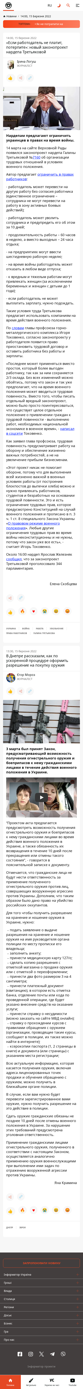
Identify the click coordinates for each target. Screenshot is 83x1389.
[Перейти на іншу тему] (59, 5)
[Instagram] (30, 1354)
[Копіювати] (30, 78)
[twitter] (41, 1354)
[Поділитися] (21, 78)
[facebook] (20, 1354)
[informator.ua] (8, 5)
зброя (22, 1227)
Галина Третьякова (44, 633)
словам (18, 328)
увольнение (57, 628)
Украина (11, 628)
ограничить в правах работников (40, 176)
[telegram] (52, 1354)
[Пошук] (68, 5)
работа (39, 628)
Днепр (9, 1227)
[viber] (63, 1354)
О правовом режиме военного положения (33, 525)
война (26, 628)
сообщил (14, 559)
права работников (16, 633)
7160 (36, 157)
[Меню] (77, 5)
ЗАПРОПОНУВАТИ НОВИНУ (41, 1263)
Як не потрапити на (49, 24)
